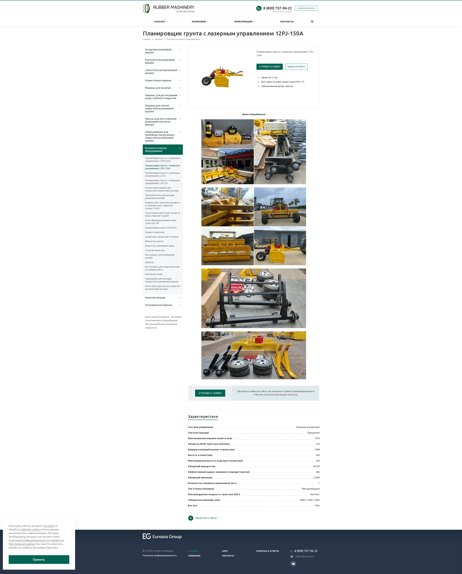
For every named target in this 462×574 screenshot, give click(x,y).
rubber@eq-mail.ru (304, 556)
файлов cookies (31, 529)
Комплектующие (155, 297)
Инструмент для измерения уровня (160, 256)
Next (244, 77)
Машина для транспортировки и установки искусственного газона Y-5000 (162, 205)
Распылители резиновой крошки (160, 61)
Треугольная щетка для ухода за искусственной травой (162, 214)
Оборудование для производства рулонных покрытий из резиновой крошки (160, 136)
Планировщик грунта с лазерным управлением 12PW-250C (162, 159)
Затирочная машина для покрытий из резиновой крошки (162, 189)
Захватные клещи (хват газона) (161, 237)
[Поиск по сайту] (312, 21)
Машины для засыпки (158, 87)
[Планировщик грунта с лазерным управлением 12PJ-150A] (221, 77)
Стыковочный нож (155, 250)
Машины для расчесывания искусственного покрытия (161, 97)
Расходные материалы (158, 305)
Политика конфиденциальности (160, 555)
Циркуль (149, 262)
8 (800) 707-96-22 (277, 8)
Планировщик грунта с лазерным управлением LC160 (162, 174)
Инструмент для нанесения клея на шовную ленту (162, 268)
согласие (48, 525)
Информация (244, 21)
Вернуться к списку (206, 518)
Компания (199, 21)
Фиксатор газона (154, 241)
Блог (225, 551)
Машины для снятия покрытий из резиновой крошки (159, 108)
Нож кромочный (153, 274)
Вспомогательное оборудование (156, 149)
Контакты (287, 21)
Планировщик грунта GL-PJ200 (161, 228)
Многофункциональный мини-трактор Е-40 (161, 221)
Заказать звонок (306, 8)
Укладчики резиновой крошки (158, 51)
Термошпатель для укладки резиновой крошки (160, 196)
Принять (39, 559)
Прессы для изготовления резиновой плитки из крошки (160, 121)
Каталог (160, 21)
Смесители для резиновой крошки (161, 71)
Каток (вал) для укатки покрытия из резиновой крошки (162, 287)
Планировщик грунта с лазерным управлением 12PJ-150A (162, 167)
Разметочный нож (155, 232)
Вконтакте (293, 564)
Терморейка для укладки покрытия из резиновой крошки (162, 280)
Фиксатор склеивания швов (159, 246)
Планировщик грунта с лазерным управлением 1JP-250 (162, 181)
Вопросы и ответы (267, 551)
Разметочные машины (158, 80)
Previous (198, 77)
